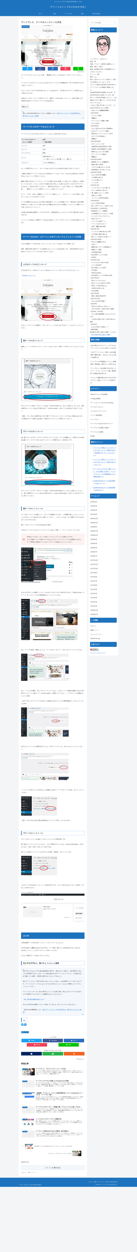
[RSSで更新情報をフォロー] (74, 1053)
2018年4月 (93, 543)
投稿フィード (94, 630)
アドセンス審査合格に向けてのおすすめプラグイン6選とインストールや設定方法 (103, 380)
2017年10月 (94, 568)
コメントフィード (96, 634)
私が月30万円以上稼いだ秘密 (100, 334)
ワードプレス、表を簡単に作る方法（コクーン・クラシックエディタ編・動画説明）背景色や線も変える (103, 371)
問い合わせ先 (113, 1181)
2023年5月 (93, 506)
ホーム (90, 1181)
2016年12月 (94, 610)
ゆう (96, 465)
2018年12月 (94, 531)
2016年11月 (94, 614)
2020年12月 (94, 518)
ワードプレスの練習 (96, 432)
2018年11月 (94, 535)
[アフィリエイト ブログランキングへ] (94, 650)
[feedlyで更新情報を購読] (52, 1053)
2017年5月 (93, 589)
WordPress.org (95, 638)
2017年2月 (93, 602)
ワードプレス (25, 1032)
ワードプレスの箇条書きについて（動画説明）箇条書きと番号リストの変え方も (103, 363)
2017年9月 (93, 572)
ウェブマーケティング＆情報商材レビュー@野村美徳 (104, 474)
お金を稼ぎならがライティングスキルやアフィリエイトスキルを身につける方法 (103, 347)
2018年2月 (93, 552)
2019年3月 (93, 527)
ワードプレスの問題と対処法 (99, 428)
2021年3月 (93, 514)
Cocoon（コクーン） (29, 275)
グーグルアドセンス (96, 407)
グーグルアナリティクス (98, 411)
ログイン (93, 626)
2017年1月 (93, 606)
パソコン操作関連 (96, 415)
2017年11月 (94, 564)
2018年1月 (93, 556)
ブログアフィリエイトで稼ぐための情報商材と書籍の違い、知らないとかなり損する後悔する (103, 354)
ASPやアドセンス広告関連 (99, 394)
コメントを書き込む (53, 1168)
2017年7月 (93, 581)
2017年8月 (93, 577)
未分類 (92, 436)
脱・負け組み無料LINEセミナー (34, 999)
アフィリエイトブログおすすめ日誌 (101, 403)
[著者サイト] (31, 1053)
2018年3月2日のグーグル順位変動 (104, 481)
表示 (26, 106)
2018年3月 (93, 548)
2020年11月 (94, 522)
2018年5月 (93, 539)
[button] (115, 23)
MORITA (97, 490)
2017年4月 (93, 593)
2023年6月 (93, 502)
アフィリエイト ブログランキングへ (98, 652)
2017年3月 (93, 597)
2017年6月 (93, 585)
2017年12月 (94, 560)
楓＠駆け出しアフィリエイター (105, 453)
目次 (107, 1181)
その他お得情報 (95, 398)
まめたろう (98, 483)
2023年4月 (93, 510)
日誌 (95, 1181)
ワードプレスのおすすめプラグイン (101, 423)
